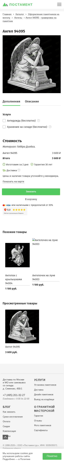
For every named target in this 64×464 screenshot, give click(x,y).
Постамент (21, 4)
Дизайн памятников (43, 394)
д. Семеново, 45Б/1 (12, 388)
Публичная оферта (12, 448)
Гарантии (38, 415)
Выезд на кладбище (44, 399)
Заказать (31, 191)
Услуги (39, 380)
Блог (7, 407)
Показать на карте (13, 181)
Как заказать (9, 412)
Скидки (6, 426)
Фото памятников (42, 425)
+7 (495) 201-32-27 (14, 395)
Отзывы (38, 420)
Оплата (6, 421)
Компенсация (9, 431)
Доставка (38, 390)
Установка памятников (45, 385)
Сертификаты (41, 430)
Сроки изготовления (13, 416)
